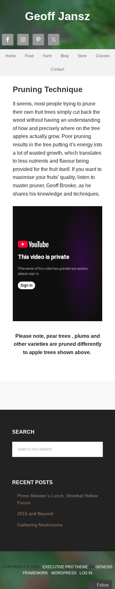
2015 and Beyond (35, 513)
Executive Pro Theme (65, 567)
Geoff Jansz (57, 16)
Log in (86, 573)
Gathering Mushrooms (40, 524)
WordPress (63, 573)
